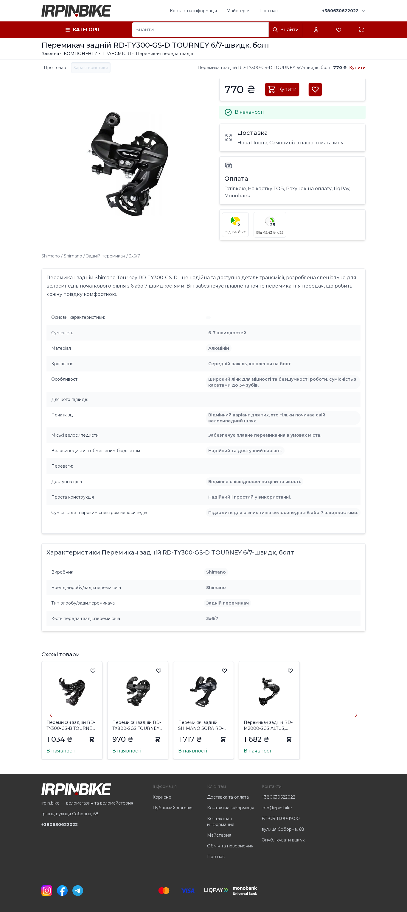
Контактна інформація (193, 10)
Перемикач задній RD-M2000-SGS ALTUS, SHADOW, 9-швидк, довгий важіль (268, 725)
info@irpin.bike (277, 808)
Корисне (162, 797)
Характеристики (90, 67)
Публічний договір (172, 808)
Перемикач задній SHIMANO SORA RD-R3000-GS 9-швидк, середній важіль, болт (201, 725)
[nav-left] (51, 715)
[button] (235, 225)
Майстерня (238, 10)
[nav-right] (356, 715)
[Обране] (339, 30)
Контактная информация (220, 821)
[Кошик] (361, 30)
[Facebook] (62, 890)
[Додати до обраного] (93, 670)
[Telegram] (77, 890)
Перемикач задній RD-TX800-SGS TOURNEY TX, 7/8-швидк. (136, 725)
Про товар (55, 67)
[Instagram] (46, 890)
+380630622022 (278, 797)
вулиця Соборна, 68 (283, 829)
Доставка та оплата (228, 797)
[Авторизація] (316, 30)
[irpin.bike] (76, 11)
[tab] (55, 67)
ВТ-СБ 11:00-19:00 (281, 818)
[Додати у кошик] (91, 739)
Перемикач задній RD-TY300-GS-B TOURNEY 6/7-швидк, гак (70, 725)
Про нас (269, 10)
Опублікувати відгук (283, 840)
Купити (357, 67)
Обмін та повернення (230, 846)
